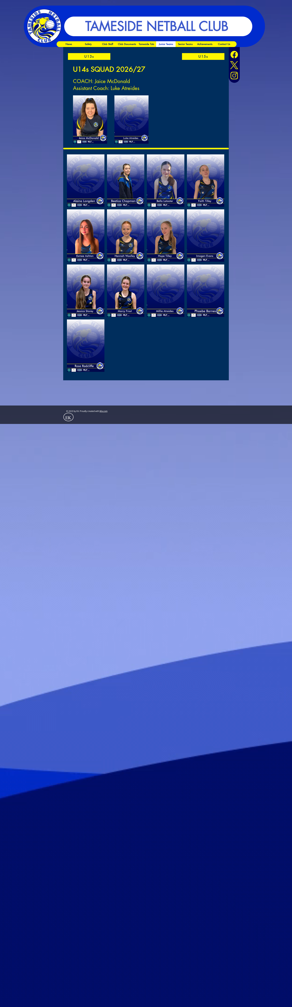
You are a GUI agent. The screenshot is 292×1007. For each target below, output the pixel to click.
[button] (85, 180)
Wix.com (103, 411)
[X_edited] (234, 65)
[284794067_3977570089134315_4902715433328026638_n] (234, 54)
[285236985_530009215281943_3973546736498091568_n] (234, 75)
